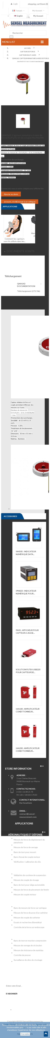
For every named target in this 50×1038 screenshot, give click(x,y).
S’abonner (11, 994)
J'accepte (25, 1034)
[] (11, 36)
